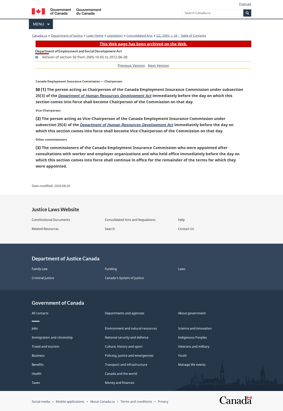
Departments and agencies (124, 313)
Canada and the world (121, 374)
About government (192, 313)
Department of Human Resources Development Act (105, 96)
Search (110, 229)
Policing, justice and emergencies (129, 355)
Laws (181, 269)
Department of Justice (67, 36)
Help (181, 220)
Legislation (115, 36)
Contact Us (186, 229)
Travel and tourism (45, 346)
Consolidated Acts (139, 36)
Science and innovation (195, 328)
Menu (39, 24)
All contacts (40, 313)
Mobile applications (70, 401)
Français (245, 4)
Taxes (36, 383)
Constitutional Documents (51, 220)
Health (36, 374)
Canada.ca (39, 36)
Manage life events (192, 364)
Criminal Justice (43, 278)
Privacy (163, 401)
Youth (182, 355)
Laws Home (94, 36)
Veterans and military (193, 346)
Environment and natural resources (131, 328)
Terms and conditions (136, 401)
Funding (111, 269)
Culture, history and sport (123, 346)
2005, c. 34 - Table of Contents (181, 36)
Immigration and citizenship (52, 337)
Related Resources (45, 229)
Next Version (158, 65)
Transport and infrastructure (126, 364)
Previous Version (131, 65)
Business (38, 355)
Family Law (40, 269)
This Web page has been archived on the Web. (143, 43)
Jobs (35, 328)
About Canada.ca (102, 401)
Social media (41, 401)
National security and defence (126, 337)
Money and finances (119, 383)
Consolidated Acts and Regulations (130, 220)
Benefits (38, 364)
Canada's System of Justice (124, 278)
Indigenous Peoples (192, 337)
